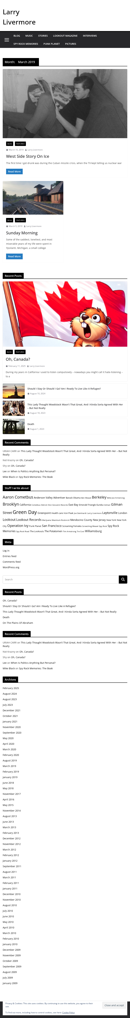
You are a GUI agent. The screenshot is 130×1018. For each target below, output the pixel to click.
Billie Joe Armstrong (116, 498)
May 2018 (8, 788)
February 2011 (11, 883)
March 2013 (9, 827)
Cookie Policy (68, 1012)
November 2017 (12, 793)
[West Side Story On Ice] (65, 103)
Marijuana (46, 520)
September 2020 (12, 732)
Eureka (99, 504)
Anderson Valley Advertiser (49, 497)
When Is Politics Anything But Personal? (33, 471)
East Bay (73, 504)
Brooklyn (11, 504)
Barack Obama (73, 497)
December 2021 (11, 710)
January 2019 (10, 777)
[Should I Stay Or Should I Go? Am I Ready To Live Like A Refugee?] (14, 391)
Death (30, 424)
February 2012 (11, 855)
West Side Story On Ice (27, 156)
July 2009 (8, 977)
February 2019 (11, 771)
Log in (6, 550)
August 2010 (10, 905)
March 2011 (9, 877)
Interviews (90, 35)
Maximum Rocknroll (61, 520)
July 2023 (8, 704)
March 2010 (9, 933)
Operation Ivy (17, 525)
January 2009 (10, 983)
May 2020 (8, 738)
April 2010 (8, 927)
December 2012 (11, 838)
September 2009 (12, 966)
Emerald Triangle (87, 504)
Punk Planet (52, 43)
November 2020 (12, 727)
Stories (43, 35)
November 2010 (12, 899)
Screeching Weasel (90, 526)
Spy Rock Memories (26, 43)
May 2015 (8, 805)
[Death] (14, 426)
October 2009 (10, 960)
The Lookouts (37, 531)
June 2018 (8, 782)
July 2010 (8, 910)
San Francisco (52, 526)
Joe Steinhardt (80, 513)
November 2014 (12, 810)
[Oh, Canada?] (65, 314)
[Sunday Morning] (33, 198)
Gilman (107, 505)
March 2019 (9, 766)
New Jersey (99, 519)
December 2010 (11, 894)
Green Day (25, 512)
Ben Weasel (86, 498)
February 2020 (11, 754)
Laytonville (109, 513)
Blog (17, 35)
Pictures (70, 43)
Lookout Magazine (65, 35)
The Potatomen (53, 531)
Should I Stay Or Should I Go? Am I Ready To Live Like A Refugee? (64, 388)
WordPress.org (11, 567)
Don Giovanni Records (58, 505)
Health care (57, 513)
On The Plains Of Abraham (18, 622)
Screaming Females (72, 526)
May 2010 (8, 922)
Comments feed (12, 561)
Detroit (44, 505)
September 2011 (12, 866)
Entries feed (9, 556)
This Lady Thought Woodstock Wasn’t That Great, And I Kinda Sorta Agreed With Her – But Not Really (75, 406)
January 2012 (10, 860)
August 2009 (10, 972)
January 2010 (10, 944)
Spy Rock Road (22, 531)
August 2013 (10, 816)
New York (111, 519)
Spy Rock (103, 526)
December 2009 (11, 949)
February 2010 (11, 938)
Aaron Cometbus (18, 497)
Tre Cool (80, 531)
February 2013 (11, 832)
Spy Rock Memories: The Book (36, 476)
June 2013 (8, 821)
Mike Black (9, 476)
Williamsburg (93, 531)
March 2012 (9, 849)
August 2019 (10, 760)
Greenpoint (44, 513)
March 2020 (9, 749)
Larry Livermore (35, 149)
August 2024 (10, 693)
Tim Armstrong (69, 531)
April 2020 (8, 743)
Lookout (9, 519)
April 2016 (8, 799)
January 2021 (10, 721)
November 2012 (12, 844)
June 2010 (8, 916)
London (122, 513)
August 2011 (10, 871)
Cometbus (35, 505)
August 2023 (10, 699)
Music (29, 35)
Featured (20, 144)
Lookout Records (28, 519)
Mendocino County (81, 519)
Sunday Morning (22, 233)
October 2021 (10, 716)
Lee (5, 471)
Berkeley (99, 497)
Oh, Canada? (18, 359)
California (25, 504)
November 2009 (12, 955)
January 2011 (10, 888)
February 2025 (11, 688)
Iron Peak (68, 513)
